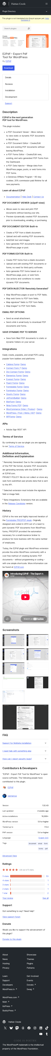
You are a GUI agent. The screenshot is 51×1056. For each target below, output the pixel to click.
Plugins (30, 963)
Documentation (13, 196)
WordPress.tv (9, 989)
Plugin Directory (9, 11)
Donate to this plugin (11, 939)
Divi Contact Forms (15, 372)
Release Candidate (16, 503)
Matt (5, 1002)
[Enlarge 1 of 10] (21, 637)
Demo (23, 364)
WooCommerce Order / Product (20, 409)
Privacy (5, 968)
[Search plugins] (28, 28)
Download (8, 68)
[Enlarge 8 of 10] (45, 679)
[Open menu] (47, 3)
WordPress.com (10, 997)
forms (41, 849)
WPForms (10, 416)
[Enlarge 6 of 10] (45, 665)
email (40, 843)
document (32, 843)
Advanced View (9, 856)
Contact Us (38, 196)
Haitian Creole (14, 1022)
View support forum (11, 917)
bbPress (7, 1006)
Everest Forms (12, 379)
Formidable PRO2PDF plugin (19, 520)
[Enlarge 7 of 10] (21, 679)
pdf (46, 849)
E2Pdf (8, 61)
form (46, 843)
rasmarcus (12, 796)
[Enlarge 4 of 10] (45, 651)
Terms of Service (16, 446)
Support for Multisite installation (16, 743)
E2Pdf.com (19, 567)
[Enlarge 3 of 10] (21, 651)
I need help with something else (16, 751)
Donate (31, 985)
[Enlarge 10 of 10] (45, 708)
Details (8, 77)
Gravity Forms (12, 394)
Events (30, 980)
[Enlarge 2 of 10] (45, 637)
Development (11, 97)
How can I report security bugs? (17, 759)
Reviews (9, 84)
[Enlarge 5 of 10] (21, 665)
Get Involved (33, 976)
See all (46, 898)
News (5, 959)
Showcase (31, 954)
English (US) (44, 838)
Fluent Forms (12, 383)
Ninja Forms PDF (14, 405)
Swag (30, 989)
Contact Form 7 (13, 368)
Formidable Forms (14, 386)
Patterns (31, 968)
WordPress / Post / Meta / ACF (20, 413)
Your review (7, 898)
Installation (10, 90)
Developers (7, 985)
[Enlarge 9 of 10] (21, 694)
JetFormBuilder (13, 398)
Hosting (6, 963)
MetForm (10, 401)
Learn (5, 976)
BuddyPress (9, 1010)
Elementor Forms (14, 375)
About (5, 954)
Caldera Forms (12, 364)
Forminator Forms (14, 390)
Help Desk (26, 196)
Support (8, 103)
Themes (30, 959)
